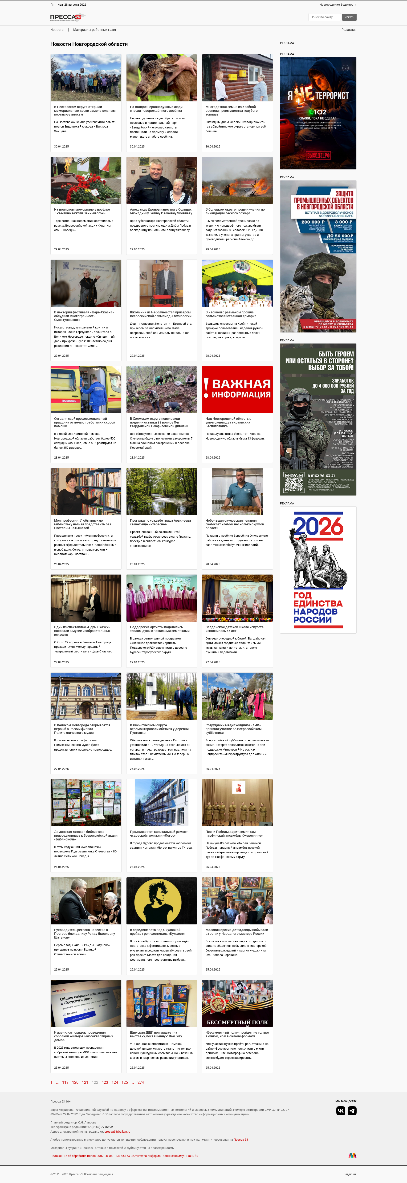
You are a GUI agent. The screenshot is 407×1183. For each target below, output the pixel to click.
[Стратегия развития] (318, 570)
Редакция (349, 30)
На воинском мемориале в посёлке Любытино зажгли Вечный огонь (82, 211)
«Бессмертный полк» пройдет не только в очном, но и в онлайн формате (237, 1034)
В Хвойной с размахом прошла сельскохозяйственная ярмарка (231, 314)
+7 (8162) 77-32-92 (100, 1127)
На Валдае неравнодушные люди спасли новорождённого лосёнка (156, 108)
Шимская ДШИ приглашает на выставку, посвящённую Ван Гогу (156, 1034)
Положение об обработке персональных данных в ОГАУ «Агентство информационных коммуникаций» (124, 1156)
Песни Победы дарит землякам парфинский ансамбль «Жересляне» (234, 833)
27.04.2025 (61, 662)
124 (115, 1082)
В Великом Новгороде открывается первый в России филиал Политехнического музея (82, 729)
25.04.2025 (61, 969)
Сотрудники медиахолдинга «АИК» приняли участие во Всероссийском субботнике (234, 729)
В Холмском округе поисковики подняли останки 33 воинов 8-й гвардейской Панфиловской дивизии (159, 422)
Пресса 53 (241, 1139)
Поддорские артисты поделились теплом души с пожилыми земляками (160, 629)
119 (65, 1082)
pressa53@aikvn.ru (117, 1131)
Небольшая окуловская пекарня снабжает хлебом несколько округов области (235, 524)
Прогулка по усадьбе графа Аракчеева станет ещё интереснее (160, 522)
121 (85, 1082)
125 (125, 1082)
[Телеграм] (352, 1110)
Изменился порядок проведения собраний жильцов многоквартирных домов (83, 1036)
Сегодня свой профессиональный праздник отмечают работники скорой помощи (84, 422)
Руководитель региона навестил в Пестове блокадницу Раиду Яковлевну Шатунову (84, 933)
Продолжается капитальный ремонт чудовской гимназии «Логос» (159, 833)
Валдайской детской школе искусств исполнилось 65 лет (235, 629)
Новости (57, 30)
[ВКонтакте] (340, 1110)
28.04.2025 (213, 355)
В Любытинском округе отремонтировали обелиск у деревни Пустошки (159, 729)
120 (75, 1082)
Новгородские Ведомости (338, 4)
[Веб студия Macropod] (352, 1155)
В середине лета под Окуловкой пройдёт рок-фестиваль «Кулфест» (157, 931)
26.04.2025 (137, 769)
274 (141, 1082)
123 (105, 1082)
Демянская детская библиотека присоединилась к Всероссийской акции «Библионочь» (86, 835)
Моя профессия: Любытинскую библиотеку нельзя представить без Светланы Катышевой (82, 524)
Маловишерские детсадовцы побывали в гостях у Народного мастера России (237, 931)
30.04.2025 (61, 146)
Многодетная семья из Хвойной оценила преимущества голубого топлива (232, 110)
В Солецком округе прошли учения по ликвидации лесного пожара (235, 211)
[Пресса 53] (119, 17)
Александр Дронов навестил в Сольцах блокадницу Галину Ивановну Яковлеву (161, 211)
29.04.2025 (61, 249)
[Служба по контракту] (318, 420)
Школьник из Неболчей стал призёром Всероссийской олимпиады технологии (160, 314)
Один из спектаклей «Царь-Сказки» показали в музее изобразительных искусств (82, 630)
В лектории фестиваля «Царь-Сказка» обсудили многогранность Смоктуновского (84, 316)
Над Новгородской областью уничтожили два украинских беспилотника (228, 422)
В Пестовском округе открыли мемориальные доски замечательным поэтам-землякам (85, 110)
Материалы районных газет (94, 30)
